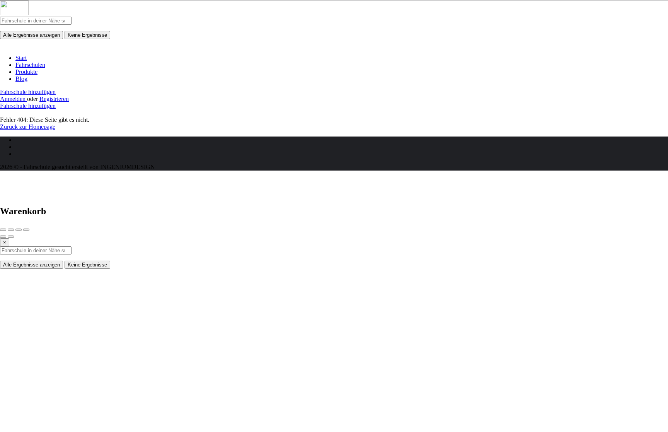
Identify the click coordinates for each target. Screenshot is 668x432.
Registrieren (54, 99)
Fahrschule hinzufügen (28, 92)
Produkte (26, 71)
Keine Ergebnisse (87, 35)
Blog (21, 78)
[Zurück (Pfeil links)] (3, 237)
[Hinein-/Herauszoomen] (26, 230)
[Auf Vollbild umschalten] (18, 230)
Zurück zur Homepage (27, 126)
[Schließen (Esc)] (3, 230)
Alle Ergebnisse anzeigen (31, 35)
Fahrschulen (30, 64)
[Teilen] (11, 230)
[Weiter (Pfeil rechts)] (11, 237)
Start (21, 58)
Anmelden (13, 99)
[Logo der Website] (14, 13)
